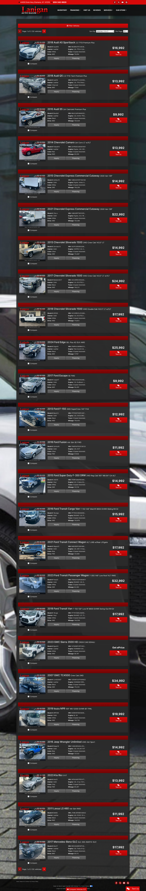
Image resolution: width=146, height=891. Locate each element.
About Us (22, 881)
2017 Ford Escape (61, 375)
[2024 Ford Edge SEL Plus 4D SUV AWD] (32, 351)
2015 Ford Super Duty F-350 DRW (81, 475)
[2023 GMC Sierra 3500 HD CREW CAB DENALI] (32, 651)
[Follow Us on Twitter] (118, 2)
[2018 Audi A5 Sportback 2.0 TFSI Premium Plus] (32, 51)
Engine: (70, 49)
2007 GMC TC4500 (65, 675)
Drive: (49, 54)
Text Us (118, 54)
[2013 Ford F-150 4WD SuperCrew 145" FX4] (32, 418)
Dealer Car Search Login (59, 886)
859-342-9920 (59, 2)
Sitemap (76, 886)
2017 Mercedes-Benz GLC (71, 841)
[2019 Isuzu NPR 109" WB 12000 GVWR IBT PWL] (32, 717)
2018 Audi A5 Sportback (70, 42)
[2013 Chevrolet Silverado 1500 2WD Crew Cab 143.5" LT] (32, 251)
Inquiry (56, 58)
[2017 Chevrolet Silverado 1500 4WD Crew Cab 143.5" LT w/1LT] (32, 284)
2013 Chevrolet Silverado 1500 (75, 242)
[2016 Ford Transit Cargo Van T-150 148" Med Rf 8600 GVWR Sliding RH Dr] (32, 517)
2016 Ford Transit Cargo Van (82, 508)
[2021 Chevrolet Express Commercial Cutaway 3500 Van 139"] (32, 218)
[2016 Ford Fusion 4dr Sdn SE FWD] (32, 451)
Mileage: (71, 54)
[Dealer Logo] (34, 10)
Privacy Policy (35, 881)
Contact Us (28, 881)
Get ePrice (118, 647)
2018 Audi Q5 (67, 75)
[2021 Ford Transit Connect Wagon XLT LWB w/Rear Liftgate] (32, 551)
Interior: (50, 49)
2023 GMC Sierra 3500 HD (71, 642)
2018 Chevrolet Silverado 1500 (79, 308)
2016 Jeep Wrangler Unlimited (71, 741)
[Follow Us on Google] (126, 2)
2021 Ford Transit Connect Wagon (77, 542)
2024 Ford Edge (66, 342)
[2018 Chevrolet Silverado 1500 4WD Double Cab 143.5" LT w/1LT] (32, 318)
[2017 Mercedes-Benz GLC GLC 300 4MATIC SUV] (32, 851)
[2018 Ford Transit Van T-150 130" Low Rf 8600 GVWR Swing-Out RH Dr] (32, 617)
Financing (75, 58)
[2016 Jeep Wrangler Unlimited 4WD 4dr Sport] (32, 751)
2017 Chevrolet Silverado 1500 (78, 275)
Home (17, 881)
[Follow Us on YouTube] (122, 2)
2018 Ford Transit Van (80, 608)
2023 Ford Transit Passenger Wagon (81, 575)
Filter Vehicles (73, 26)
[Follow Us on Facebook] (114, 2)
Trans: (70, 52)
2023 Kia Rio (57, 775)
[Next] (44, 31)
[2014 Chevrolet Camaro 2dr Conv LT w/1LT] (32, 151)
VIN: (69, 47)
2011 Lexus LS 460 (64, 808)
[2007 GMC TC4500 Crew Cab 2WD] (32, 684)
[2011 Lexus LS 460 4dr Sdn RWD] (32, 817)
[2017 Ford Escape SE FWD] (32, 384)
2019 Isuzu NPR (69, 708)
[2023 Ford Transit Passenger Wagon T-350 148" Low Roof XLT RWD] (32, 584)
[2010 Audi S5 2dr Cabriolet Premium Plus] (32, 118)
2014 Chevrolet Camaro (69, 142)
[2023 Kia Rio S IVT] (32, 784)
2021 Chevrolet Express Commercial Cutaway (79, 209)
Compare (33, 64)
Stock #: (50, 47)
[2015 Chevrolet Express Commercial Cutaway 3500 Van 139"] (32, 184)
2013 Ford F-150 (68, 408)
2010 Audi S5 (66, 109)
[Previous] (20, 31)
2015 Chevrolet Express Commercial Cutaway (79, 175)
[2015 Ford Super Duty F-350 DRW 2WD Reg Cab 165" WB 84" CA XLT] (32, 484)
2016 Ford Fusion (64, 442)
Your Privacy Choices (84, 886)
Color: (49, 52)
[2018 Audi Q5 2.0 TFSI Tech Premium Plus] (32, 85)
